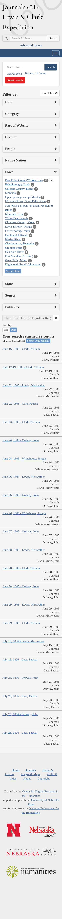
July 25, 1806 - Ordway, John (20, 714)
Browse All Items (35, 73)
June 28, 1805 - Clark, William (21, 568)
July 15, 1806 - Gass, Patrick (19, 659)
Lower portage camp (17, 230)
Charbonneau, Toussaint (19, 243)
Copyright (44, 778)
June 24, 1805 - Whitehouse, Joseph (24, 458)
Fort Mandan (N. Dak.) (19, 256)
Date (13, 329)
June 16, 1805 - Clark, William (21, 348)
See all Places (13, 271)
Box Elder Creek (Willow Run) (24, 180)
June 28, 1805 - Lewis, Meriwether (23, 549)
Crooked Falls (13, 247)
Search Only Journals (38, 340)
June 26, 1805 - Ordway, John (20, 495)
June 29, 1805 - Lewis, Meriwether (23, 604)
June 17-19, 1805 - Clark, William (23, 367)
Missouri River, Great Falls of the (25, 201)
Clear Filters (48, 93)
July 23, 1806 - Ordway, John (20, 677)
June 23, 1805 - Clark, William (21, 422)
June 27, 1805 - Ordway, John (20, 531)
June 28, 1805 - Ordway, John (20, 586)
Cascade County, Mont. (19, 188)
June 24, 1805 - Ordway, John (20, 440)
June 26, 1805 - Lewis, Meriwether (23, 476)
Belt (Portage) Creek (17, 184)
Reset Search (15, 80)
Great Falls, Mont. (16, 260)
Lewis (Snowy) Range (18, 226)
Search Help (14, 73)
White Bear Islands (16, 218)
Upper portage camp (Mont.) (22, 197)
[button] (56, 318)
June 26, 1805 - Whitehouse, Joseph (24, 513)
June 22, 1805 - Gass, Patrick (20, 403)
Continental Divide (16, 235)
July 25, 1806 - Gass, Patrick (19, 732)
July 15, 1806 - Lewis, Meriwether (23, 641)
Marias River (13, 239)
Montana (10, 192)
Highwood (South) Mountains (23, 264)
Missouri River (14, 214)
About (27, 778)
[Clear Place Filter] (51, 180)
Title (5, 329)
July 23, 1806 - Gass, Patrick (19, 696)
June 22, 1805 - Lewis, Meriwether (23, 385)
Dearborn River (14, 251)
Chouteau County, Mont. (20, 222)
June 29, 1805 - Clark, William (21, 623)
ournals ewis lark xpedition (22, 17)
